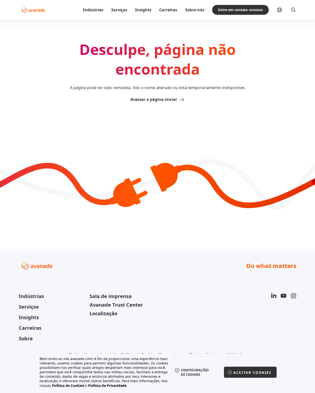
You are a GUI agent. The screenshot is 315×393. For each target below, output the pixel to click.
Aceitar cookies (252, 372)
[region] (158, 372)
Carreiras (168, 10)
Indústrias (93, 10)
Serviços (119, 10)
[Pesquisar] (293, 10)
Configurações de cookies (195, 372)
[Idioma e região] (283, 10)
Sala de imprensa (111, 296)
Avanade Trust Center (116, 304)
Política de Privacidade (107, 385)
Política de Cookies (68, 385)
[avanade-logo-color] (33, 9)
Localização (103, 313)
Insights (143, 10)
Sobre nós (194, 10)
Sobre (26, 338)
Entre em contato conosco (240, 9)
